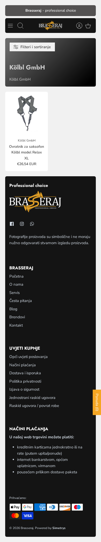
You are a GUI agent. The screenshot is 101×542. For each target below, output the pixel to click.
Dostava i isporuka (25, 373)
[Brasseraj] (50, 25)
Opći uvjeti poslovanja (28, 356)
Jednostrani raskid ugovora (32, 397)
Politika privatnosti (25, 381)
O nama (16, 284)
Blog (13, 309)
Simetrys (59, 528)
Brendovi (17, 317)
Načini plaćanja (22, 365)
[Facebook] (12, 223)
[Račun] (76, 25)
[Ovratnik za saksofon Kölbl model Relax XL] (26, 113)
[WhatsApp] (32, 223)
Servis (14, 292)
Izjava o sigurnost (24, 389)
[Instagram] (22, 223)
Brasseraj (27, 528)
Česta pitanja (20, 300)
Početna (16, 276)
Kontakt (16, 325)
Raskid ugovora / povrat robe (34, 405)
